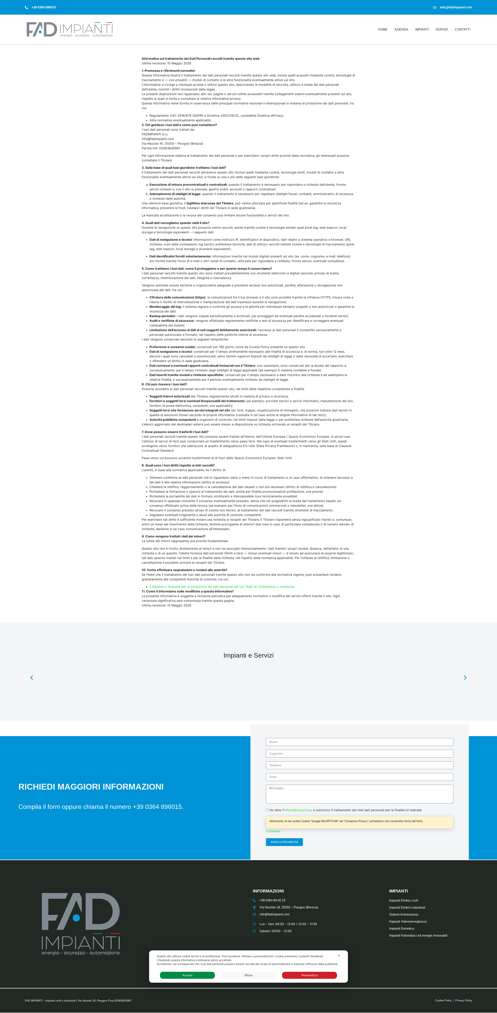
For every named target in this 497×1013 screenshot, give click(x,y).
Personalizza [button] (310, 975)
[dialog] (248, 966)
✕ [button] (339, 955)
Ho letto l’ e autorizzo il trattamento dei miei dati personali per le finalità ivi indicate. (345, 810)
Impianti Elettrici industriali (407, 907)
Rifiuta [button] (249, 975)
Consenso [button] (273, 831)
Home (383, 29)
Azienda (401, 29)
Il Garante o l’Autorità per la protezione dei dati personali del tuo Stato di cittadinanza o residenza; (222, 587)
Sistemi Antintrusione (403, 914)
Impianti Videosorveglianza (408, 921)
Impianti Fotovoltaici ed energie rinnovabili (418, 935)
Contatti (462, 29)
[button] (32, 678)
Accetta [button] (187, 975)
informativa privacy (298, 810)
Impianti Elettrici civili (403, 900)
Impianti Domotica (401, 928)
